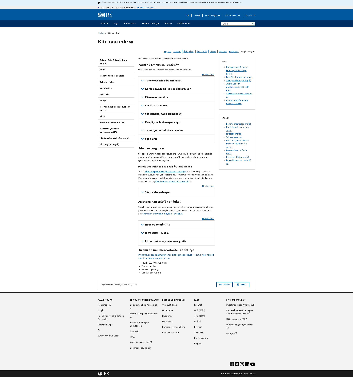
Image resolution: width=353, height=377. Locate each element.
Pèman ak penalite (156, 97)
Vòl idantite (106, 88)
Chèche (253, 24)
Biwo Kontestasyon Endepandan (139, 324)
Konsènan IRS (104, 304)
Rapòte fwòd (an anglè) (112, 75)
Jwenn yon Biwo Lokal (108, 335)
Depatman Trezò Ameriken (239, 304)
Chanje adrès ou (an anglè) (238, 80)
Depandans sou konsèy (140, 347)
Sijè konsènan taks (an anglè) (114, 138)
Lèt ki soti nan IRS (156, 105)
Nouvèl (197, 15)
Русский (223, 51)
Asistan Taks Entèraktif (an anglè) (113, 62)
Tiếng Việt (234, 51)
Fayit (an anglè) (233, 133)
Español (177, 51)
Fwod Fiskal (167, 321)
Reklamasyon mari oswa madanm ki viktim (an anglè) (237, 143)
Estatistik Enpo (105, 324)
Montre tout (208, 74)
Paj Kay (101, 33)
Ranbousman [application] (130, 23)
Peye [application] (116, 23)
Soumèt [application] (104, 23)
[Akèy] (105, 13)
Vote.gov (230, 333)
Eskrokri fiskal (107, 82)
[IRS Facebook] (232, 363)
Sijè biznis (151, 139)
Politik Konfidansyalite (231, 373)
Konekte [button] (249, 15)
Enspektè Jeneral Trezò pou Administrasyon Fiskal (239, 312)
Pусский (198, 326)
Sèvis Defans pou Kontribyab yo (143, 315)
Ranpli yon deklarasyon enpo (162, 122)
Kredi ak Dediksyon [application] (150, 23)
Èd (188, 15)
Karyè (100, 310)
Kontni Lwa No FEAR (139, 342)
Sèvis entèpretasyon (157, 192)
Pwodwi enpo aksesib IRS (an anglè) (172, 181)
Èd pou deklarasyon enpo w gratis (165, 241)
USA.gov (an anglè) (235, 319)
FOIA (132, 336)
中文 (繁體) (202, 51)
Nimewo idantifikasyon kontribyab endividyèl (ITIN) (237, 70)
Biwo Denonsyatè (170, 332)
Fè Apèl (103, 100)
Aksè (102, 116)
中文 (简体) (189, 51)
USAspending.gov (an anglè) (239, 324)
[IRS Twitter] (237, 363)
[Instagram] (242, 363)
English (167, 51)
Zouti (102, 69)
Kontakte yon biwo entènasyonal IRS (109, 130)
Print (243, 284)
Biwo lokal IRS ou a (157, 233)
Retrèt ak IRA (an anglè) (237, 156)
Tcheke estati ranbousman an (163, 80)
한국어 (213, 51)
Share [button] (226, 284)
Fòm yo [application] (168, 23)
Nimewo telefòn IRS (157, 224)
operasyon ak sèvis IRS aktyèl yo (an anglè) (162, 213)
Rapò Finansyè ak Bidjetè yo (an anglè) (111, 317)
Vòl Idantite (167, 310)
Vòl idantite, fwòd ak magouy (163, 114)
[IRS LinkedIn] (247, 363)
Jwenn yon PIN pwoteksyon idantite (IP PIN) (237, 87)
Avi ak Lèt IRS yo (169, 304)
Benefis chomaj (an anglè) (238, 123)
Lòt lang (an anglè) (109, 144)
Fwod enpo (167, 315)
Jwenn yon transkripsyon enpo (164, 130)
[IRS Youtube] (252, 363)
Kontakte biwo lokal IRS (112, 122)
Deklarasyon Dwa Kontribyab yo (143, 306)
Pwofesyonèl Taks (232, 15)
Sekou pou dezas (234, 137)
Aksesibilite (249, 373)
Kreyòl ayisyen (211, 15)
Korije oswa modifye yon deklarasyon (168, 89)
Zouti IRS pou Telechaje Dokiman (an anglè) (165, 171)
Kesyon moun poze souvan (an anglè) (115, 108)
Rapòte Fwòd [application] (183, 23)
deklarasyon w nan (239, 77)
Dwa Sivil (134, 331)
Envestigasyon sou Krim (173, 326)
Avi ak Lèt (104, 94)
